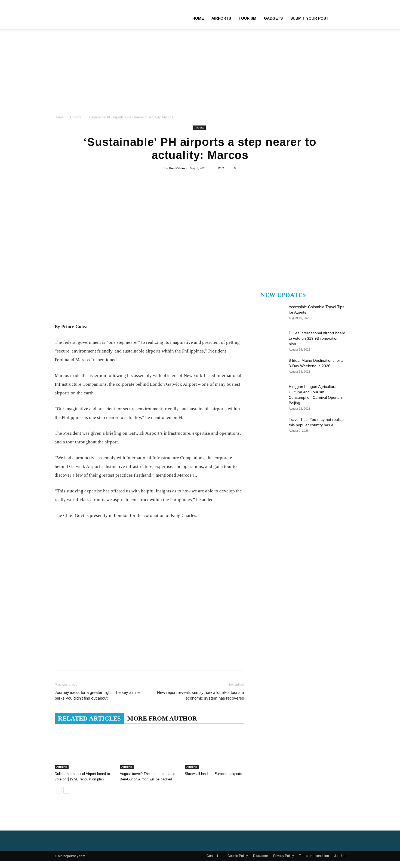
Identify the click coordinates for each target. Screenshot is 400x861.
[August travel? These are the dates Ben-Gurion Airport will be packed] (149, 748)
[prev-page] (58, 790)
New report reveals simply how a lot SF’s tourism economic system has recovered (200, 695)
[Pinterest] (199, 180)
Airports (221, 18)
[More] (225, 180)
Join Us (339, 856)
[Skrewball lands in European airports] (214, 748)
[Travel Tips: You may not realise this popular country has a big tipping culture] (270, 426)
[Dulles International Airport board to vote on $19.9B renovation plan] (84, 748)
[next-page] (66, 790)
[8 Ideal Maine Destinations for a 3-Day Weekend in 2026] (270, 367)
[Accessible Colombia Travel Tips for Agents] (270, 313)
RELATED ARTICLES (89, 718)
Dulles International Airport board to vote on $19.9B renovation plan (317, 338)
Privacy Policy (283, 856)
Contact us (214, 856)
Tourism (247, 18)
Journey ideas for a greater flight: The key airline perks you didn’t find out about (97, 695)
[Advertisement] (200, 73)
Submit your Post (309, 18)
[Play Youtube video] (149, 580)
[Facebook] (174, 180)
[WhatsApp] (212, 180)
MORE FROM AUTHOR (162, 718)
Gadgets (273, 18)
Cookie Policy (237, 856)
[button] (338, 18)
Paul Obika (177, 168)
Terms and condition (314, 856)
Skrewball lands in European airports (213, 774)
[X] (187, 180)
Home (198, 18)
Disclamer (260, 856)
